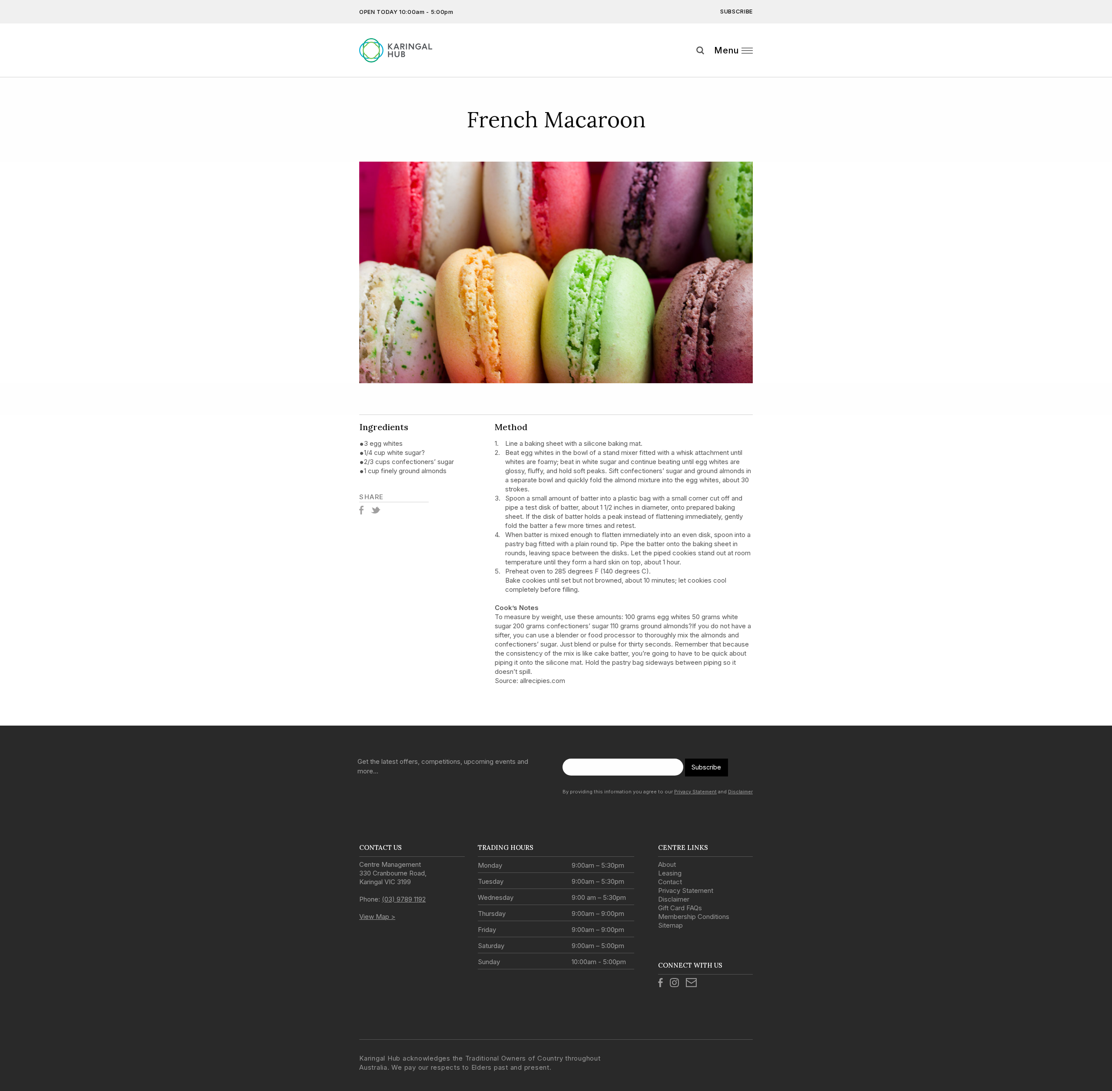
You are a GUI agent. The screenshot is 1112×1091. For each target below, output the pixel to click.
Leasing (670, 873)
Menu (726, 50)
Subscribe (736, 11)
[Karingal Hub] (402, 50)
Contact (670, 882)
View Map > (377, 916)
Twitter (376, 510)
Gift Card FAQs (680, 908)
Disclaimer (740, 792)
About (667, 864)
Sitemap (670, 925)
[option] (556, 272)
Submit (1099, 66)
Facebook (361, 510)
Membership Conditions (693, 916)
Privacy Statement (695, 792)
